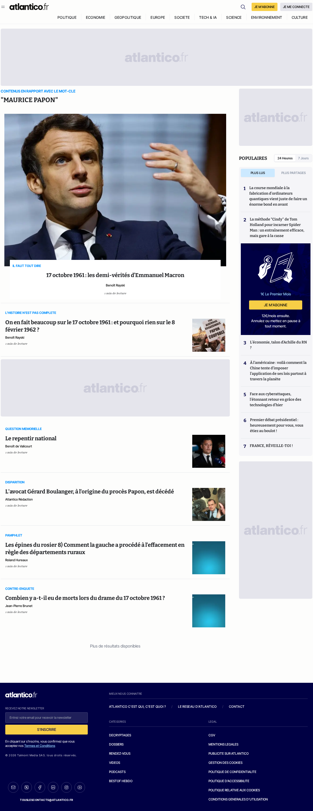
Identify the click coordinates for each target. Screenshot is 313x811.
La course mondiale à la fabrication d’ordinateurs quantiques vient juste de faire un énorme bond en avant (278, 196)
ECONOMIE (95, 17)
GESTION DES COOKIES (225, 763)
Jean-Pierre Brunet (19, 606)
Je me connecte (296, 7)
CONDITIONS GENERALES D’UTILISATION (238, 799)
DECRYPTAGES (120, 735)
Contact (236, 706)
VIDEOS (114, 763)
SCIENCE (234, 17)
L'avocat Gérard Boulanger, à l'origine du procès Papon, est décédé (89, 491)
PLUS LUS (258, 173)
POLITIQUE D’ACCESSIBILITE (229, 781)
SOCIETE (182, 17)
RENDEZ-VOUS (119, 753)
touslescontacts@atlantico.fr (46, 800)
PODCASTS (117, 772)
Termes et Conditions (39, 746)
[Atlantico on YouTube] (79, 787)
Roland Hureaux (16, 560)
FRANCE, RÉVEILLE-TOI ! (271, 446)
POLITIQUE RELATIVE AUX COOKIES (234, 790)
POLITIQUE (67, 17)
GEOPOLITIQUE (128, 17)
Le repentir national (30, 438)
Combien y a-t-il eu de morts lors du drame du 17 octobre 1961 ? (85, 598)
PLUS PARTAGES (293, 173)
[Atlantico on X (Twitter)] (26, 787)
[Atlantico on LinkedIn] (53, 787)
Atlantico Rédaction (19, 499)
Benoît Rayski (115, 285)
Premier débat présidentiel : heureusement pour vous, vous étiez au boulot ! (276, 425)
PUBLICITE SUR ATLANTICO (229, 753)
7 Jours (303, 158)
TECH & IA (208, 17)
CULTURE (300, 17)
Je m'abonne (275, 305)
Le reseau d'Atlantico (197, 706)
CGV (212, 735)
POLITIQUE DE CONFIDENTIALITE (232, 772)
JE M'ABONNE (264, 7)
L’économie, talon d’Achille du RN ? (278, 345)
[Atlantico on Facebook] (40, 787)
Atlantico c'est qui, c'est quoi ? (137, 706)
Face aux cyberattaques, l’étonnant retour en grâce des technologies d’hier (275, 399)
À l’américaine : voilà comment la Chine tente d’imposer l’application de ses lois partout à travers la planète (278, 370)
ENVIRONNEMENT (266, 17)
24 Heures (285, 158)
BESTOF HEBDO (120, 781)
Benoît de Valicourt (18, 446)
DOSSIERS (116, 744)
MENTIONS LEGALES (223, 744)
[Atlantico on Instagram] (66, 787)
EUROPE (158, 17)
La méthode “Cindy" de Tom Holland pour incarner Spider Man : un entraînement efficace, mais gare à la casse (277, 227)
